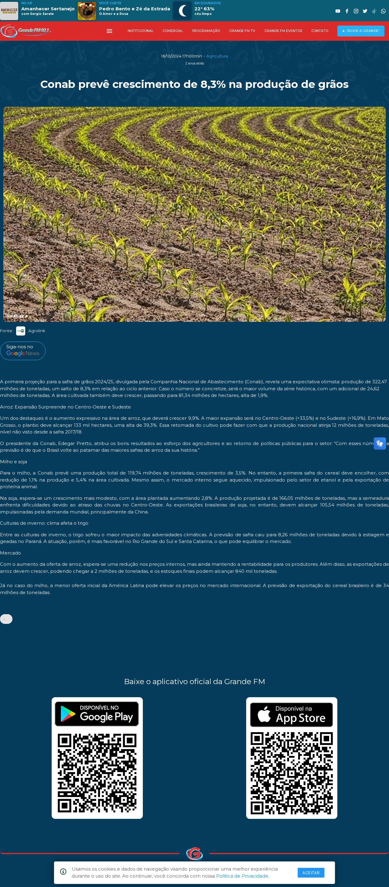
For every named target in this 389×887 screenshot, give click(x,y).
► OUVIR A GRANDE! (361, 31)
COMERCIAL (173, 31)
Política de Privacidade (242, 876)
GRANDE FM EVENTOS (283, 31)
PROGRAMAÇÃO (206, 31)
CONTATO (319, 31)
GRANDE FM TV (242, 31)
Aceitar (311, 872)
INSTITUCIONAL (140, 31)
